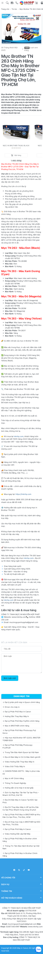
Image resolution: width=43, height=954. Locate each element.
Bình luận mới (10, 678)
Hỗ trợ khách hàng (11, 898)
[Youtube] (28, 870)
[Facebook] (14, 870)
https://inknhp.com (23, 494)
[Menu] (2, 2)
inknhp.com (19, 436)
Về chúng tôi (8, 877)
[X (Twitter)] (19, 870)
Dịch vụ (5, 884)
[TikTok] (24, 870)
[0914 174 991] (17, 2)
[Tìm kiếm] (7, 2)
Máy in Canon (22, 948)
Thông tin (6, 891)
